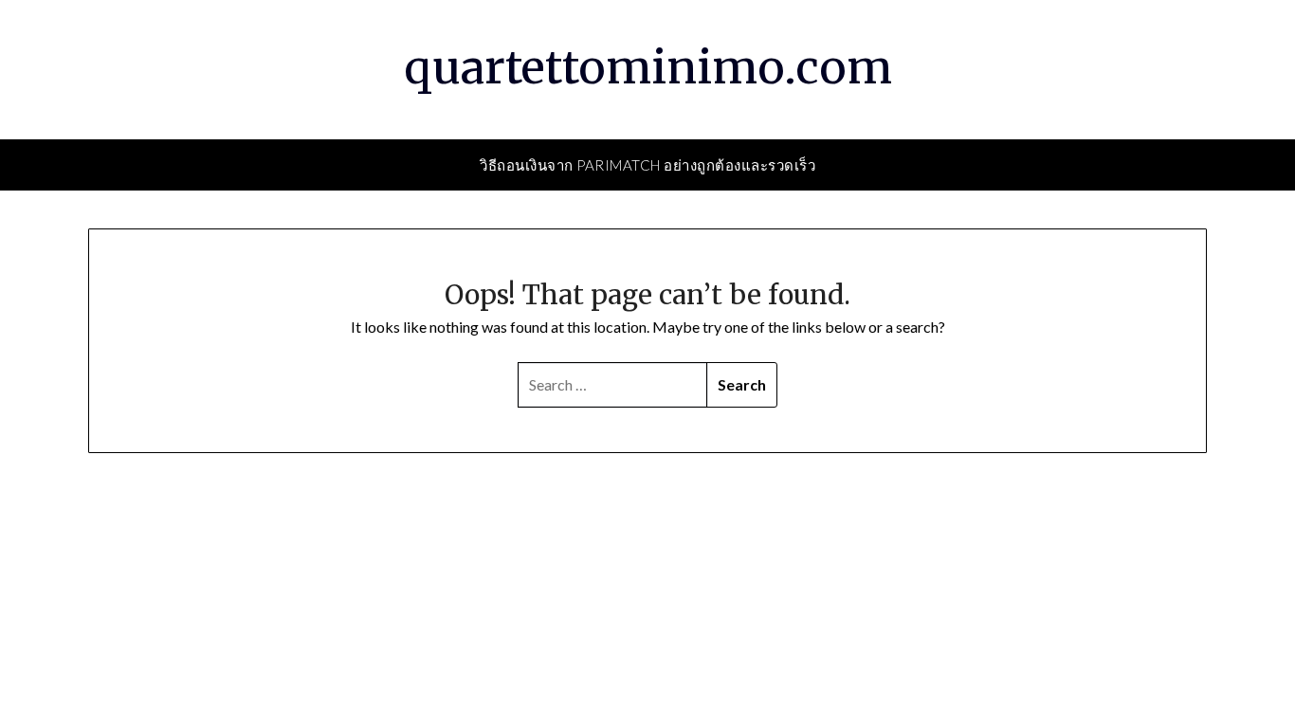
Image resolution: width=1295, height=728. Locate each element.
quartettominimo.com (648, 67)
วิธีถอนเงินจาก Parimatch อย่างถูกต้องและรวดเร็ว (647, 164)
